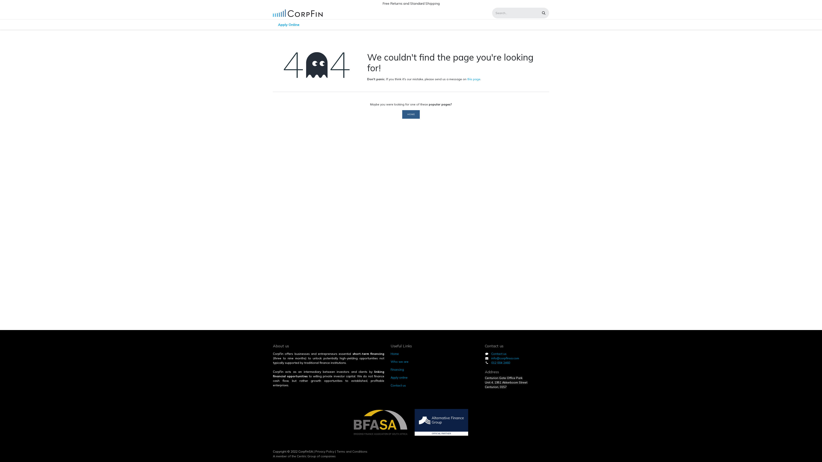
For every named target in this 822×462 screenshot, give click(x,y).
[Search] (543, 13)
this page (473, 79)
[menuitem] (289, 24)
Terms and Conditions (352, 451)
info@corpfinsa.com (505, 358)
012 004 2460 (500, 363)
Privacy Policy (324, 451)
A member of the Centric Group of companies (304, 456)
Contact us (498, 354)
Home (411, 114)
